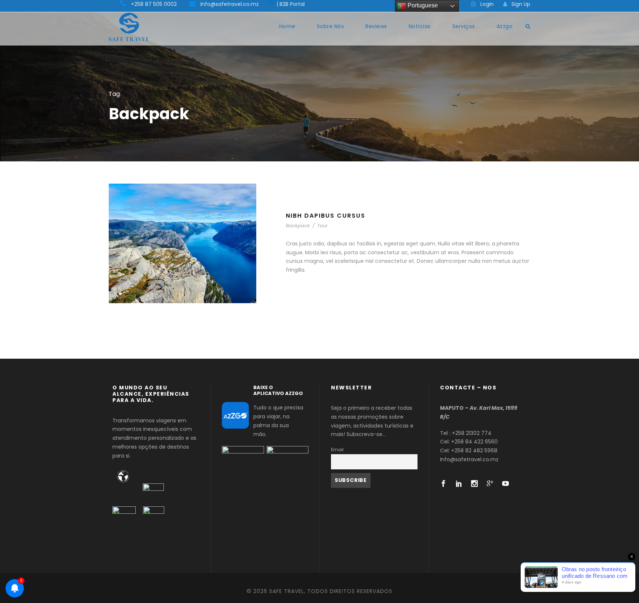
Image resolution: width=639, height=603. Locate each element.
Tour (322, 225)
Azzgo (505, 26)
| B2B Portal (291, 4)
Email (337, 449)
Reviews (376, 26)
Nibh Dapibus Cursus (325, 215)
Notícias (420, 26)
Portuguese (422, 5)
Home (287, 26)
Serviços (463, 26)
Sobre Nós (330, 26)
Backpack (298, 225)
